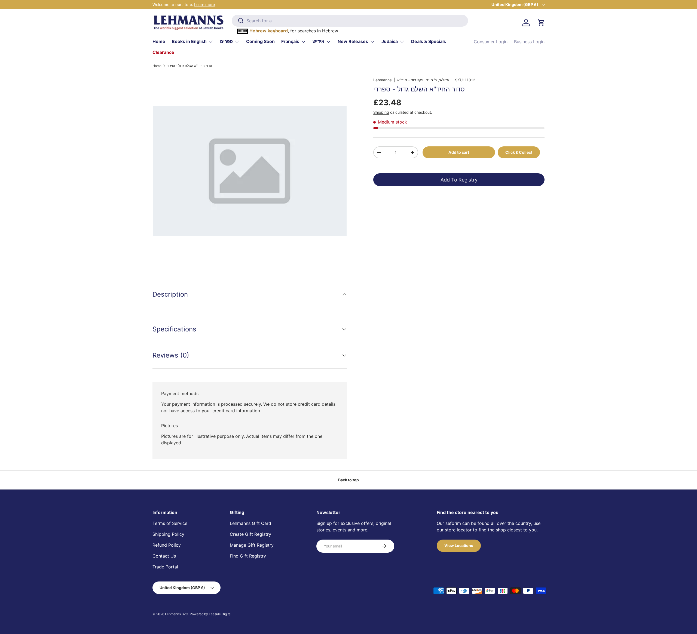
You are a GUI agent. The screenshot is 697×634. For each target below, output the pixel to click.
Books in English (189, 41)
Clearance (163, 52)
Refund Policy (166, 545)
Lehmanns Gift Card (250, 523)
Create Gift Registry (250, 534)
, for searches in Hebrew (293, 30)
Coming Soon (260, 41)
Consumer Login (491, 41)
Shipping (381, 112)
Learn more (204, 4)
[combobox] (350, 21)
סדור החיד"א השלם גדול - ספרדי (189, 65)
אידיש (318, 41)
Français (290, 41)
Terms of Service (169, 523)
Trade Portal (165, 567)
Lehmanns (382, 80)
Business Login (529, 41)
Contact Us (164, 556)
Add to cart (458, 152)
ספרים (226, 41)
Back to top (348, 480)
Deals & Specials (428, 41)
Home (158, 41)
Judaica (389, 41)
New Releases (353, 41)
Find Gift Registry (248, 556)
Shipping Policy (168, 534)
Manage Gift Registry (252, 545)
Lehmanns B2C (176, 614)
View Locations (458, 545)
